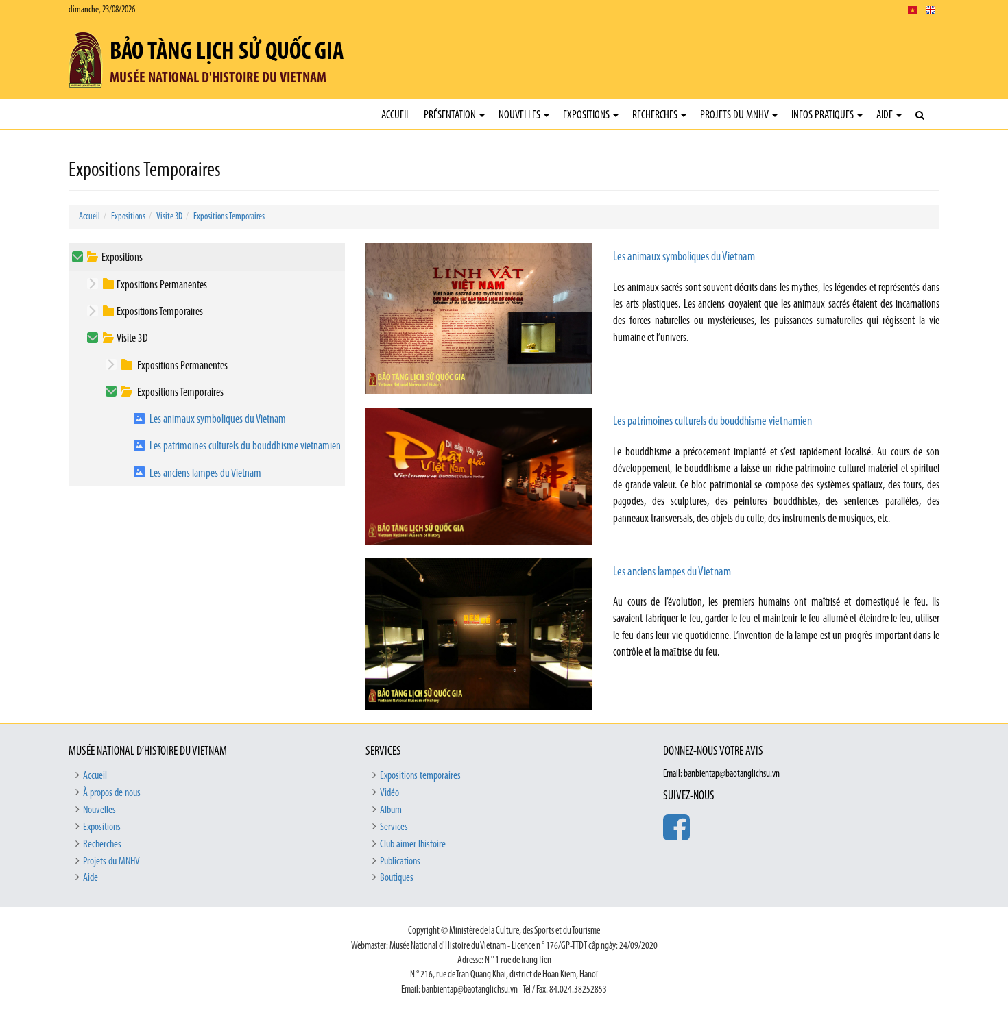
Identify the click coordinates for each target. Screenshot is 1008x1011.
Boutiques (396, 878)
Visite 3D (169, 217)
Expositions (587, 115)
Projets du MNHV (735, 115)
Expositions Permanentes (162, 285)
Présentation (451, 115)
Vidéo (389, 793)
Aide (885, 115)
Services (394, 827)
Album (391, 810)
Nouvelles (520, 115)
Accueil (395, 115)
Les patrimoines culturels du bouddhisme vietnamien (245, 446)
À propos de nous (112, 793)
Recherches (656, 115)
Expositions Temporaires (229, 217)
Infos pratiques (823, 115)
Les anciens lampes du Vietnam (205, 473)
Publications (400, 861)
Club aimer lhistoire (413, 844)
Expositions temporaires (420, 776)
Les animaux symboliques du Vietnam (217, 419)
